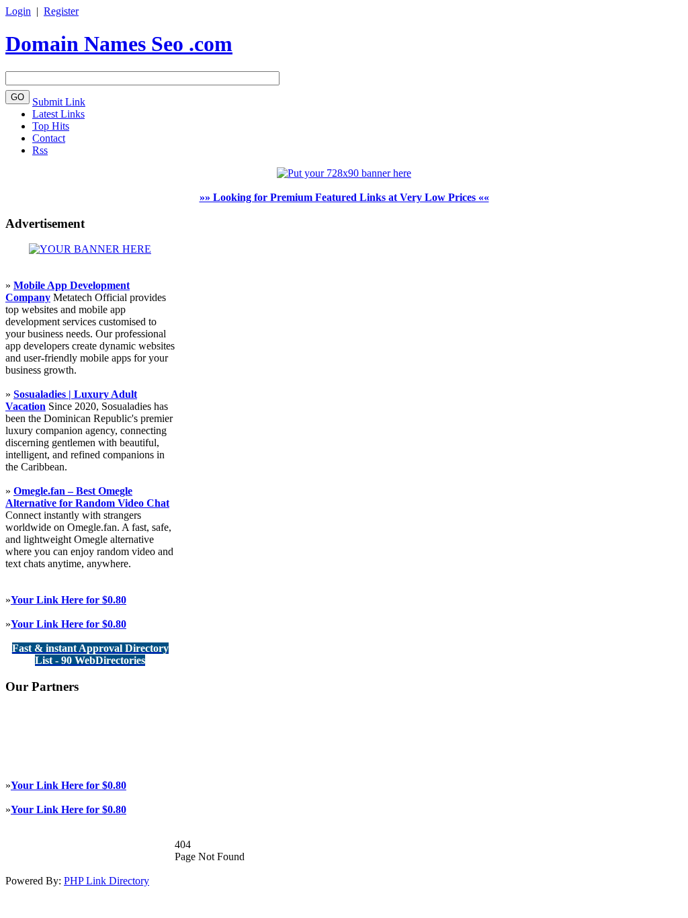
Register (61, 11)
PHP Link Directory (106, 880)
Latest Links (58, 114)
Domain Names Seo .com (118, 44)
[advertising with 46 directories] (90, 249)
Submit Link (58, 102)
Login (18, 11)
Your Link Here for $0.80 (68, 600)
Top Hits (50, 126)
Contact (48, 138)
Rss (40, 150)
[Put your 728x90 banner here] (344, 173)
